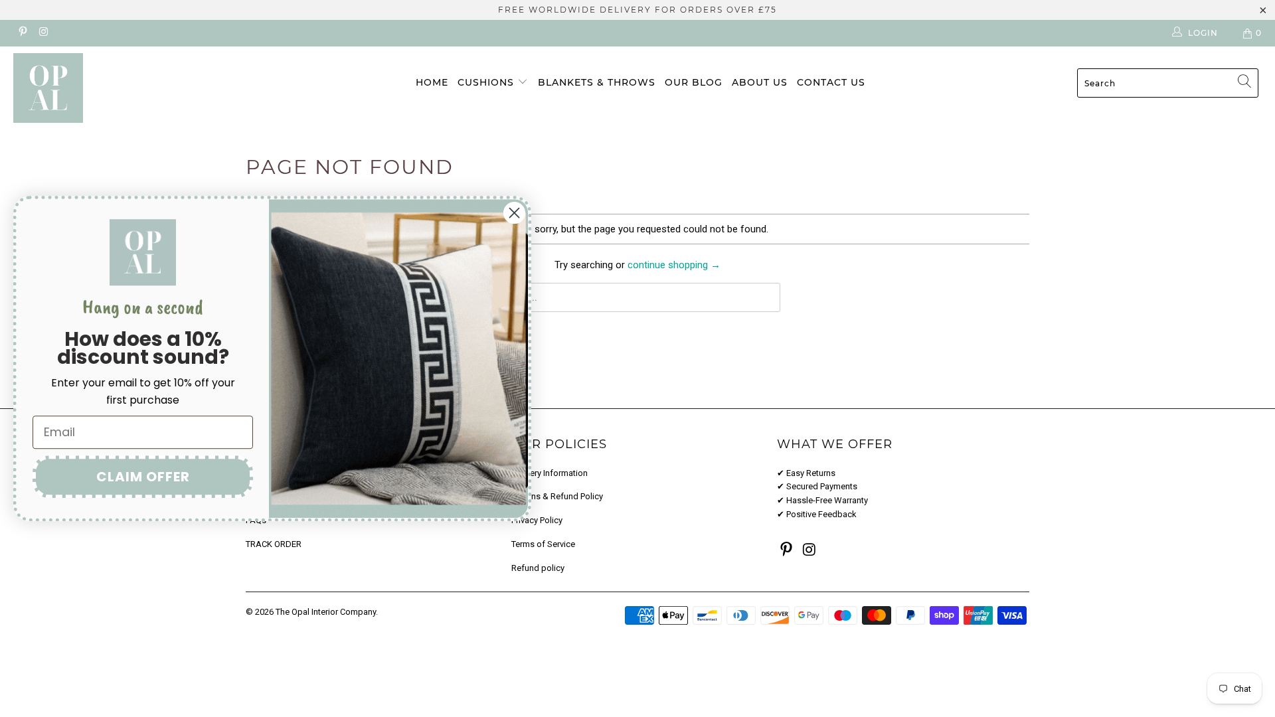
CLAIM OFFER (143, 476)
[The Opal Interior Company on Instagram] (42, 33)
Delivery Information (549, 473)
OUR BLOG (693, 82)
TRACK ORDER (273, 544)
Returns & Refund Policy (557, 496)
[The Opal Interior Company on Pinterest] (22, 33)
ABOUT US (760, 82)
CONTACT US (831, 82)
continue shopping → (674, 265)
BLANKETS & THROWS (596, 82)
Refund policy (537, 568)
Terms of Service (543, 544)
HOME (432, 82)
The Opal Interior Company (326, 612)
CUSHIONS (487, 82)
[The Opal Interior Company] (108, 87)
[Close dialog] (514, 212)
